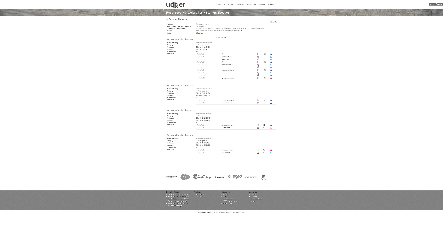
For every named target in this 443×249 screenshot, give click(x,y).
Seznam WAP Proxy (243, 28)
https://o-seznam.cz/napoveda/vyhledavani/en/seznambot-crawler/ (218, 31)
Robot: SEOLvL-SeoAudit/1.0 (177, 203)
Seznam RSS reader (229, 28)
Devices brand (228, 199)
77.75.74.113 (201, 65)
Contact (271, 4)
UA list (225, 194)
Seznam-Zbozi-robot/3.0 (204, 43)
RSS (229, 212)
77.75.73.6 (200, 54)
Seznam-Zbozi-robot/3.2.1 (204, 89)
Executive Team (256, 199)
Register (439, 4)
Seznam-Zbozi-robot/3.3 (204, 138)
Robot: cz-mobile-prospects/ (177, 201)
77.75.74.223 (201, 75)
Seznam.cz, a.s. (201, 24)
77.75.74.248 (201, 100)
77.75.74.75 (200, 67)
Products (221, 4)
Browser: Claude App (175, 206)
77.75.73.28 (200, 62)
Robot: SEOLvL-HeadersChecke (178, 199)
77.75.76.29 (200, 57)
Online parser (227, 203)
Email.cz (199, 28)
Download (240, 4)
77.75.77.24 (200, 70)
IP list (225, 196)
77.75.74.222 (201, 78)
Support (262, 4)
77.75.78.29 (200, 59)
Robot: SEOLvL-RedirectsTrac (178, 194)
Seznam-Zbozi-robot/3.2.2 (204, 114)
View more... (170, 178)
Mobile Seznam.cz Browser (212, 28)
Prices (230, 4)
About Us (254, 196)
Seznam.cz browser (258, 28)
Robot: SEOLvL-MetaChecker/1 (178, 196)
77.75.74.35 (200, 73)
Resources (251, 4)
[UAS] (175, 8)
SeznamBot (200, 26)
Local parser (200, 194)
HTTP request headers (230, 201)
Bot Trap (236, 212)
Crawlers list (193, 12)
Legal (252, 201)
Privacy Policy (221, 212)
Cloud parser (200, 196)
